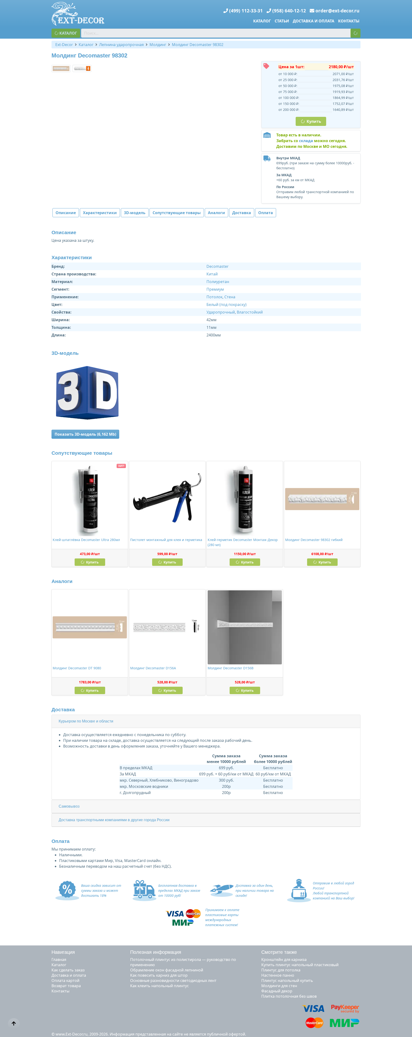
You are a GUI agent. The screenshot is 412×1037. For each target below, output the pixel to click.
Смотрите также (279, 952)
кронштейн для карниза (284, 959)
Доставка (241, 212)
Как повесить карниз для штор (159, 975)
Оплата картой (65, 980)
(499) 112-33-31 (246, 10)
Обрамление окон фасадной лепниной (166, 970)
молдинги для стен (279, 985)
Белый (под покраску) (226, 304)
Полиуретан (217, 281)
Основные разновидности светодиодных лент (173, 980)
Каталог (262, 21)
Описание (66, 212)
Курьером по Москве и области (86, 721)
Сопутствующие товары (177, 212)
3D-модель (134, 212)
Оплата (265, 212)
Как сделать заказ (68, 970)
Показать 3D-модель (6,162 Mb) (85, 434)
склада (306, 140)
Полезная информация (155, 952)
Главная (59, 959)
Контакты (349, 21)
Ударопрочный (220, 312)
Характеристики (100, 212)
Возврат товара (66, 985)
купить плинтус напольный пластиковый (300, 964)
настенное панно (277, 975)
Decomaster (217, 266)
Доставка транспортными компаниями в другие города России (114, 820)
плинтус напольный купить (287, 980)
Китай (212, 274)
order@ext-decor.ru (337, 10)
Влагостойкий (250, 312)
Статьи (282, 21)
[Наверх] (14, 1023)
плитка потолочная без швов (289, 996)
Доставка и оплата (313, 21)
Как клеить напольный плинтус (159, 985)
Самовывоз (69, 806)
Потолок (214, 296)
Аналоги (216, 212)
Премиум (215, 289)
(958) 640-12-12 (289, 10)
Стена (229, 296)
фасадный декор (276, 991)
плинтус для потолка (280, 970)
